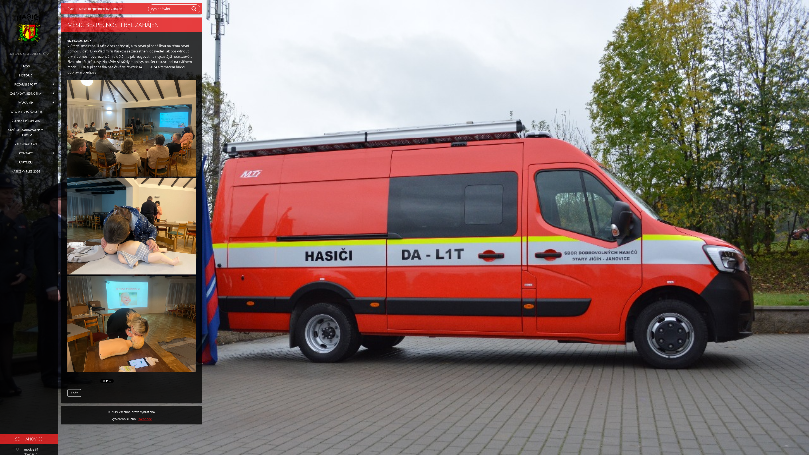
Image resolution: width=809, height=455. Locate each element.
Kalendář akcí (26, 144)
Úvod (26, 66)
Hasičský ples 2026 (25, 171)
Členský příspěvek (26, 121)
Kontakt (26, 153)
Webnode (145, 419)
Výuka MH (25, 102)
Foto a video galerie (25, 112)
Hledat (194, 9)
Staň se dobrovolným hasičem (25, 132)
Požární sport (25, 84)
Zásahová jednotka (25, 93)
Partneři (26, 162)
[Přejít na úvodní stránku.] (29, 25)
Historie (25, 75)
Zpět (74, 393)
